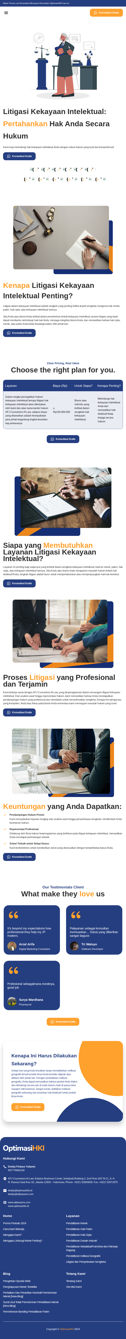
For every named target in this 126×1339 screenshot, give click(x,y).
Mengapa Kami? (12, 1234)
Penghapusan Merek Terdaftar (20, 1286)
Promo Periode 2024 (14, 1223)
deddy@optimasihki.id (20, 1190)
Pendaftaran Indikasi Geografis (83, 1256)
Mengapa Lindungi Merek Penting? (22, 1240)
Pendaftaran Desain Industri (81, 1240)
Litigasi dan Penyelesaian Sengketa (86, 1261)
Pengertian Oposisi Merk (17, 1281)
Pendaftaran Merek (76, 1223)
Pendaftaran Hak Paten (79, 1229)
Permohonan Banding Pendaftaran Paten (26, 1311)
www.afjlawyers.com (19, 1202)
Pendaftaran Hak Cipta (78, 1234)
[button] (6, 13)
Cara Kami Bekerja (13, 1229)
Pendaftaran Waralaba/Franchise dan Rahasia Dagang (92, 1248)
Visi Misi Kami (74, 1286)
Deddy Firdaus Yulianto (21, 1166)
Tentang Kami (73, 1281)
